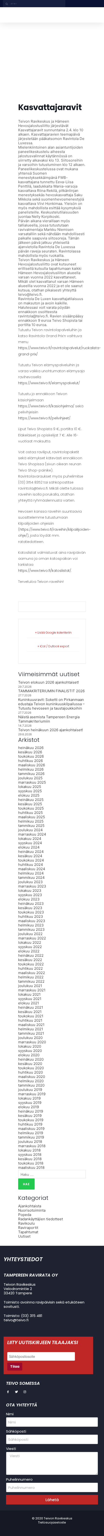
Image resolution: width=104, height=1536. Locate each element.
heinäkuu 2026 (31, 747)
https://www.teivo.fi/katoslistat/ (44, 570)
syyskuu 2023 (30, 895)
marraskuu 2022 (32, 938)
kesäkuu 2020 (30, 1063)
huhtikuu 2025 (30, 812)
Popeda (24, 1214)
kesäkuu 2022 (30, 959)
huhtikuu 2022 (30, 968)
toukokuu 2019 (30, 1120)
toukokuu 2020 (31, 1068)
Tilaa (14, 1366)
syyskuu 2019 (29, 1102)
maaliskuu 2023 (31, 921)
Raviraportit (28, 1227)
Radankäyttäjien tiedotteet (40, 1219)
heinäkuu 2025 (31, 799)
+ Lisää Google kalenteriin (53, 632)
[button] (95, 15)
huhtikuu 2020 (30, 1072)
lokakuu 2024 (29, 838)
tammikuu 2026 (31, 773)
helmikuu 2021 (30, 1029)
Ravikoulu (26, 1223)
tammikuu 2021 (31, 1033)
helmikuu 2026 (31, 769)
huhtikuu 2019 (30, 1124)
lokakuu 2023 (29, 890)
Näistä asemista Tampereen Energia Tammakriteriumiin (49, 719)
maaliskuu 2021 (31, 1024)
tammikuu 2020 (31, 1085)
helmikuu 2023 (31, 925)
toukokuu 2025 (31, 808)
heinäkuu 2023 (31, 903)
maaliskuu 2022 (31, 972)
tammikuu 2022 (31, 981)
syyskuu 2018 (29, 1154)
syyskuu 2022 (30, 946)
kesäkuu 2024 (30, 856)
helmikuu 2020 (31, 1081)
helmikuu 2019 (30, 1133)
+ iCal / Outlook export (53, 646)
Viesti (11, 1449)
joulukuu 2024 (30, 830)
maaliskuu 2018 (31, 1167)
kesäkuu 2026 (30, 752)
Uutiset (24, 1236)
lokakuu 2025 (29, 786)
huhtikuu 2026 (30, 760)
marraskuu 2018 (31, 1146)
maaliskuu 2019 (31, 1128)
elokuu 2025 (28, 795)
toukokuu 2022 (31, 964)
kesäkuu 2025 (30, 804)
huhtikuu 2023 (30, 916)
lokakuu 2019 (29, 1098)
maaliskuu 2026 (31, 765)
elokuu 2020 (28, 1055)
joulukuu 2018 (30, 1141)
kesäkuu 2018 (30, 1159)
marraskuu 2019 (31, 1094)
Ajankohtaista (29, 1206)
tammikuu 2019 (31, 1137)
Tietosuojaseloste (52, 1522)
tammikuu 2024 (31, 877)
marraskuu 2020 (32, 1042)
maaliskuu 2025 (31, 817)
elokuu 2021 (28, 1003)
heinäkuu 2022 (31, 955)
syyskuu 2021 (29, 998)
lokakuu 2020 (29, 1046)
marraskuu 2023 (32, 886)
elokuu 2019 (28, 1107)
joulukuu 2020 (30, 1037)
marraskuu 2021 (31, 990)
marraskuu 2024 (32, 834)
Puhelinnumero (19, 1479)
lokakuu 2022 (29, 942)
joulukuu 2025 (30, 778)
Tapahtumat (28, 1232)
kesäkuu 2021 (30, 1011)
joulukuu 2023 (30, 882)
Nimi (10, 1414)
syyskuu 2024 (30, 843)
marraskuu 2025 (32, 782)
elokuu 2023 (29, 899)
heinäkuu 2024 (31, 851)
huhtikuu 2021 (30, 1020)
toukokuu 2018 (30, 1163)
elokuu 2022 (28, 951)
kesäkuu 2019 (30, 1115)
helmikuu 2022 (31, 977)
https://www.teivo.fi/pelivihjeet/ (44, 418)
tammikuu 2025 (31, 825)
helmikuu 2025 (31, 821)
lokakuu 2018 (29, 1150)
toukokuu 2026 (31, 756)
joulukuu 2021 (30, 985)
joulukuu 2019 (30, 1089)
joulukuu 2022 (30, 934)
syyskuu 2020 (30, 1050)
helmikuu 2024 (31, 873)
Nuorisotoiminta (31, 1210)
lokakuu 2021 (29, 994)
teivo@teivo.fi (16, 1319)
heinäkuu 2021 (30, 1007)
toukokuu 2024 (31, 860)
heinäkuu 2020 (31, 1059)
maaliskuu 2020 (31, 1076)
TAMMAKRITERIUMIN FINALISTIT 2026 (51, 691)
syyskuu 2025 (30, 791)
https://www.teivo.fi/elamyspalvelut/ (49, 383)
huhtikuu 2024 (30, 864)
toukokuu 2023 (31, 912)
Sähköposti (16, 1431)
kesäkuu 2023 (30, 908)
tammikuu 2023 (31, 929)
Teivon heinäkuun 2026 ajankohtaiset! (50, 730)
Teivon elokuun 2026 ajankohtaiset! (48, 682)
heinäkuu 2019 (30, 1111)
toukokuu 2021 (30, 1016)
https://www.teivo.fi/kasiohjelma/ (46, 406)
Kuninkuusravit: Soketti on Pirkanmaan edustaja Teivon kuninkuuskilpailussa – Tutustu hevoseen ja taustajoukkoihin (51, 704)
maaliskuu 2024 (31, 869)
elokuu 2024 (29, 847)
